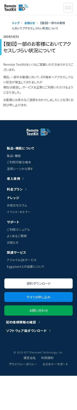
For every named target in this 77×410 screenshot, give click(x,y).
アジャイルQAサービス (22, 260)
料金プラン (15, 189)
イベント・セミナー (19, 212)
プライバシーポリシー (23, 364)
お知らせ (12, 242)
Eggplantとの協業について (26, 266)
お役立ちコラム (17, 205)
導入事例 (13, 178)
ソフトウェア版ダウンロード (26, 330)
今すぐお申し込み (38, 297)
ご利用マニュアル (18, 229)
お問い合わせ (38, 310)
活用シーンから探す (20, 169)
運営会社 (30, 358)
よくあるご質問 (17, 236)
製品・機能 (14, 156)
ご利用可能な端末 (19, 162)
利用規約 (47, 358)
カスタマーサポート (55, 364)
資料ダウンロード (39, 283)
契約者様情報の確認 (21, 322)
